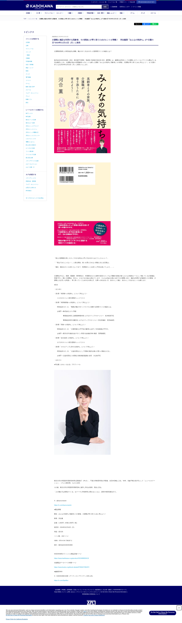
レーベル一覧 (113, 2)
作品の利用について (60, 592)
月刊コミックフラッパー (33, 135)
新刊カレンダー (125, 6)
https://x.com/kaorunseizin (63, 505)
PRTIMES (28, 190)
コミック (28, 52)
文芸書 (28, 42)
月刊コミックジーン (31, 129)
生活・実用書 (29, 64)
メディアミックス (31, 178)
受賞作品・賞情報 (31, 181)
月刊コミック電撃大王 (32, 132)
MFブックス (29, 113)
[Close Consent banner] (179, 607)
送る (155, 24)
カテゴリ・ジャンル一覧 (99, 2)
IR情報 (63, 589)
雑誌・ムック (29, 67)
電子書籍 (28, 77)
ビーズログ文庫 (30, 148)
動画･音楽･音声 (30, 86)
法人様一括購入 (107, 589)
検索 (105, 7)
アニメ (28, 96)
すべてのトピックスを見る (34, 198)
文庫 (27, 45)
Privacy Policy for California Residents (17, 619)
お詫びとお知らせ (31, 187)
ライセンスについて (88, 589)
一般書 (28, 55)
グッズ (143, 13)
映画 (27, 71)
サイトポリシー (94, 592)
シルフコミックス (31, 138)
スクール (153, 13)
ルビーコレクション (31, 164)
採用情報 (69, 589)
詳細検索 (114, 6)
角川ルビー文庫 (30, 123)
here (85, 611)
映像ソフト (29, 99)
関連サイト (123, 2)
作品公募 (132, 2)
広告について (77, 589)
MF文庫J (28, 116)
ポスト (139, 24)
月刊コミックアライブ (32, 126)
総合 (27, 102)
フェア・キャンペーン (32, 93)
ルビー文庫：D (30, 167)
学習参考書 (29, 61)
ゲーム (132, 13)
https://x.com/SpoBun (61, 580)
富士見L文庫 (29, 157)
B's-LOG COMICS (31, 145)
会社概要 (57, 589)
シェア (147, 24)
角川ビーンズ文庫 (31, 119)
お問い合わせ (71, 592)
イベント (28, 80)
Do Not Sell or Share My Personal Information (114, 592)
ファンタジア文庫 (31, 154)
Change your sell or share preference (94, 615)
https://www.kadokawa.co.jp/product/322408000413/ (71, 558)
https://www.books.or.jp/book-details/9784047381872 (71, 567)
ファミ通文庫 (29, 151)
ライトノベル (29, 48)
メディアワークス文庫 (32, 161)
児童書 (28, 58)
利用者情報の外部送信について (91, 594)
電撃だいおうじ (30, 142)
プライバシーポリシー (82, 592)
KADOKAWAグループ (119, 589)
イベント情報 (137, 6)
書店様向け (98, 589)
